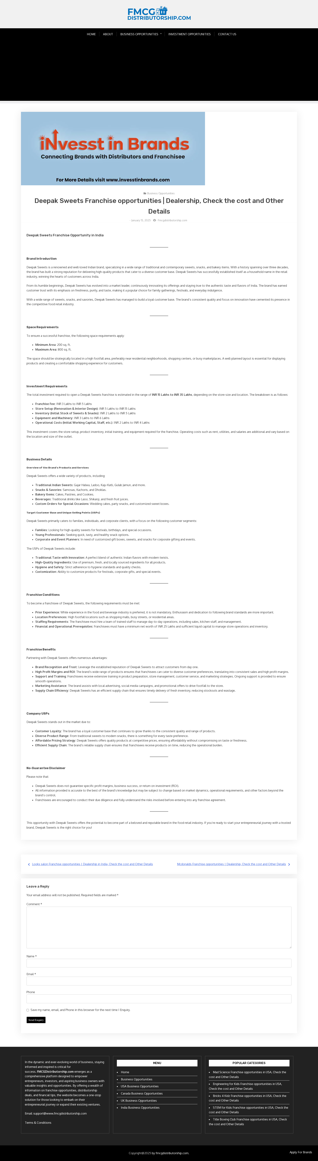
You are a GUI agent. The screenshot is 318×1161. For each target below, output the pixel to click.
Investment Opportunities (189, 34)
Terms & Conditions (38, 1122)
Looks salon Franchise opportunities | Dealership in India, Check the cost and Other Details (92, 864)
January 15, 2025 (141, 220)
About (108, 34)
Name (31, 956)
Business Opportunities (139, 34)
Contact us (227, 34)
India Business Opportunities (140, 1107)
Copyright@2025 (140, 1153)
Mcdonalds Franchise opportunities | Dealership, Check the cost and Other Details (231, 864)
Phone (30, 992)
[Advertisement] (159, 75)
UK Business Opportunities (139, 1100)
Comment (34, 904)
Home (91, 34)
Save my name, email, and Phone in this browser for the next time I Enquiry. (80, 1010)
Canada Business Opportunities (142, 1093)
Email (31, 974)
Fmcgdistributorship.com (172, 220)
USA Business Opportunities (140, 1086)
